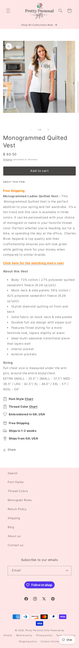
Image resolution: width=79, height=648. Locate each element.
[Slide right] (48, 130)
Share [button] (12, 449)
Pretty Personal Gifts (37, 630)
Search (13, 473)
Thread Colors (18, 491)
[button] (8, 10)
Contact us (15, 545)
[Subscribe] (66, 570)
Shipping (7, 159)
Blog (11, 527)
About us (14, 536)
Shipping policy (28, 641)
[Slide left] (31, 130)
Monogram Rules (20, 500)
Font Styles (16, 482)
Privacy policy (44, 635)
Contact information (52, 641)
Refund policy (24, 635)
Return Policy (17, 509)
